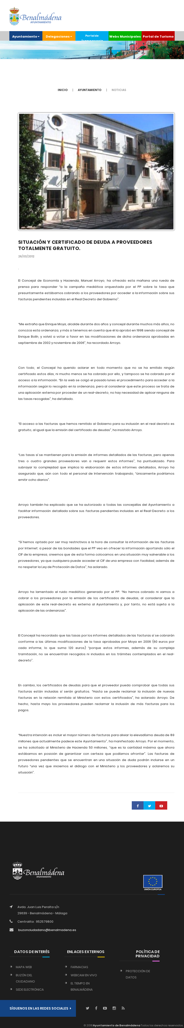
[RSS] (123, 1008)
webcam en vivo (84, 975)
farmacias (79, 967)
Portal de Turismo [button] (158, 36)
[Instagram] (114, 1008)
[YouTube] (105, 1008)
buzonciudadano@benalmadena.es (47, 930)
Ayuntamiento (89, 90)
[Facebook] (96, 1008)
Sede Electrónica (30, 989)
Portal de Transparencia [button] (92, 37)
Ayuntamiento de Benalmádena (116, 1025)
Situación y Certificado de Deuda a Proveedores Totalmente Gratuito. (85, 245)
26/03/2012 (26, 256)
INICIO (63, 90)
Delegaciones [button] (58, 36)
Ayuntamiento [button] (24, 36)
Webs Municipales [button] (125, 36)
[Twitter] (87, 1008)
